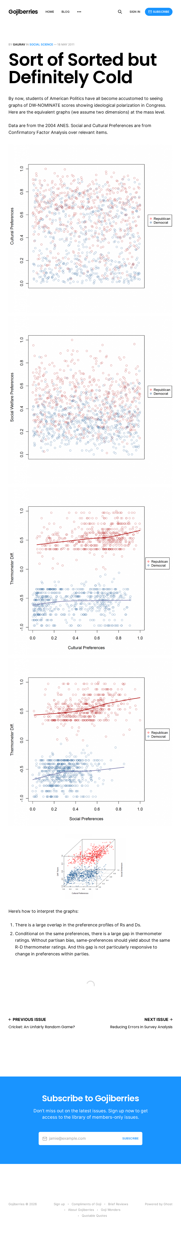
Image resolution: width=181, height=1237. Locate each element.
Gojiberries (23, 12)
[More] (79, 11)
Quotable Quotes (94, 1215)
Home (49, 11)
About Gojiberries (81, 1210)
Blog (65, 11)
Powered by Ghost (159, 1204)
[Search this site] (119, 11)
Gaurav (19, 44)
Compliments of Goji (86, 1204)
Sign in (135, 11)
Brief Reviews (118, 1204)
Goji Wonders (110, 1210)
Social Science (41, 44)
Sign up (59, 1204)
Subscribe (161, 11)
